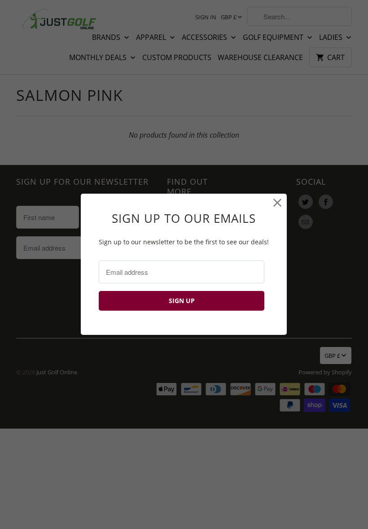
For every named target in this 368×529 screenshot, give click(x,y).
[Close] (277, 203)
